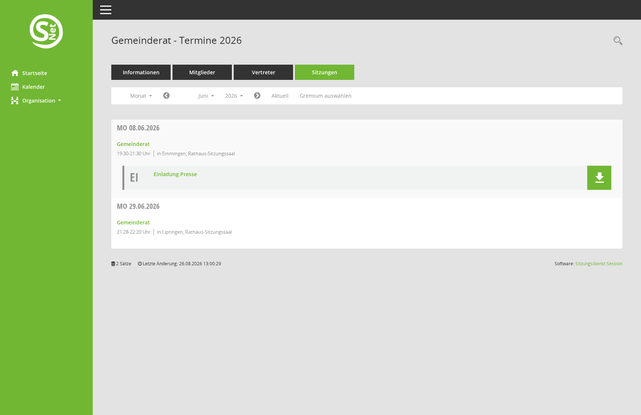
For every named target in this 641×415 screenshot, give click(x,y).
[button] (46, 100)
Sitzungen (324, 72)
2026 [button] (232, 95)
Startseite (34, 73)
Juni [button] (204, 95)
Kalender (33, 86)
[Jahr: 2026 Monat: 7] (257, 96)
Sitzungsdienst (598, 263)
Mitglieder (202, 72)
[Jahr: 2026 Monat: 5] (166, 96)
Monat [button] (139, 95)
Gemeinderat (133, 143)
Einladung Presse (175, 174)
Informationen (141, 72)
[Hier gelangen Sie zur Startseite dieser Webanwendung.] (46, 32)
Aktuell (280, 95)
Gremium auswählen (326, 95)
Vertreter (263, 72)
